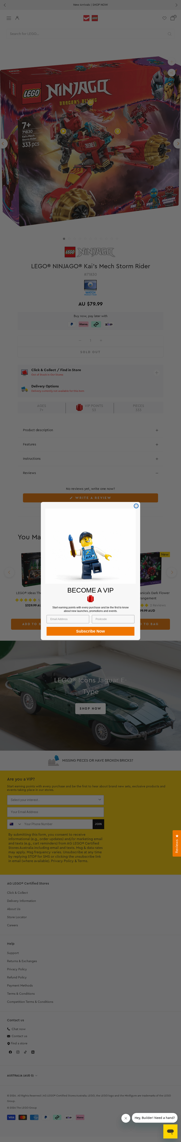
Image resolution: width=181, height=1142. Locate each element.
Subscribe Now (90, 631)
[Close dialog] (136, 506)
